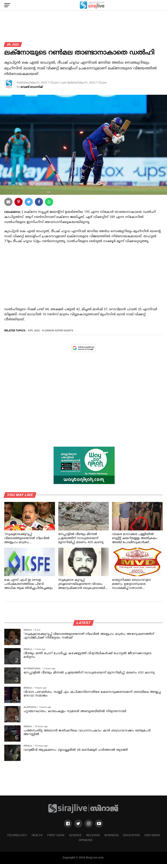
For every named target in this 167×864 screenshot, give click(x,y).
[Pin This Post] (18, 203)
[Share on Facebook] (49, 203)
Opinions (85, 840)
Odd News (152, 835)
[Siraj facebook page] (68, 823)
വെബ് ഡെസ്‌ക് (32, 87)
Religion (93, 835)
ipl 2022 (35, 330)
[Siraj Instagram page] (89, 823)
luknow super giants (58, 330)
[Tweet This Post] (29, 203)
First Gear (55, 835)
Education (131, 835)
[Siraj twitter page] (78, 823)
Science (75, 835)
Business (111, 835)
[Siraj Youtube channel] (99, 823)
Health (37, 835)
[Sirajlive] (83, 812)
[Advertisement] (83, 279)
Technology (17, 835)
